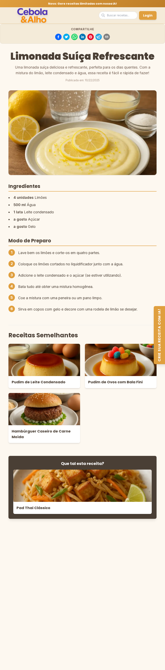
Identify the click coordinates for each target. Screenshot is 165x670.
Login (148, 15)
